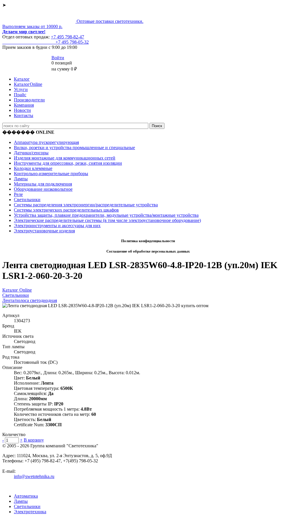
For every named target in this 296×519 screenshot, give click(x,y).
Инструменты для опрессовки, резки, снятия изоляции (68, 163)
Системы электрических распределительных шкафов (66, 209)
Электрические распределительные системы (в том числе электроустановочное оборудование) (107, 220)
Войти (57, 57)
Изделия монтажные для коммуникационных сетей (64, 157)
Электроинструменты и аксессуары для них (57, 225)
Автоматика (26, 496)
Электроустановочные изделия (44, 230)
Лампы (21, 178)
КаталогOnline (28, 84)
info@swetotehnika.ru (34, 476)
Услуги (21, 89)
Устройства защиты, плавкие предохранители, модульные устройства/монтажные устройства (106, 215)
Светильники (27, 199)
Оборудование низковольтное (43, 189)
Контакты (23, 115)
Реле (18, 194)
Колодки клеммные (33, 168)
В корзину (34, 440)
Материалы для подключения (43, 183)
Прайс (20, 94)
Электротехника (30, 511)
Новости (22, 110)
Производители (29, 99)
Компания (24, 105)
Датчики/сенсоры (31, 152)
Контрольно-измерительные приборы (51, 173)
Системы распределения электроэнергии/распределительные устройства (86, 204)
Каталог (22, 79)
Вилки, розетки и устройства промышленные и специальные (74, 147)
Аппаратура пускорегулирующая (46, 142)
